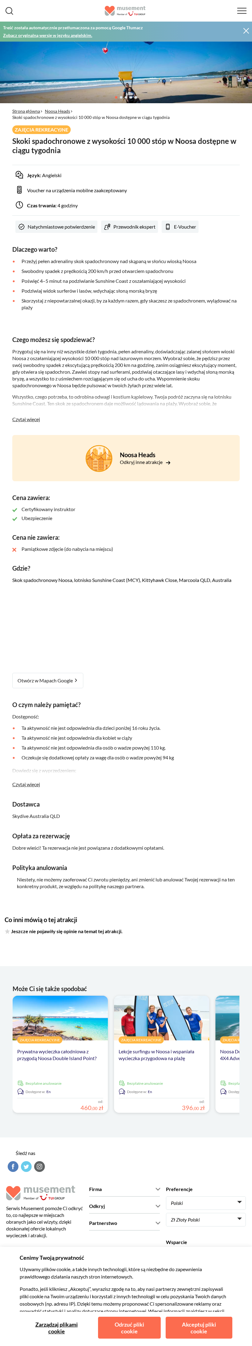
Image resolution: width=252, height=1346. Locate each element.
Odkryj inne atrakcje (141, 462)
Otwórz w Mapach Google (46, 680)
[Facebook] (12, 1166)
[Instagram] (39, 1166)
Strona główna (26, 111)
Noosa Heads (57, 111)
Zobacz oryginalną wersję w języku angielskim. (47, 35)
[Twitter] (25, 1166)
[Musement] (125, 11)
